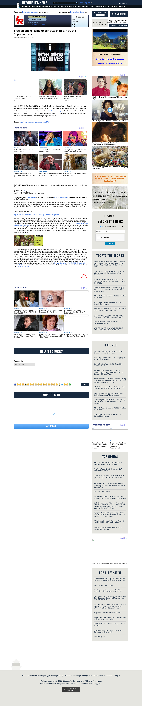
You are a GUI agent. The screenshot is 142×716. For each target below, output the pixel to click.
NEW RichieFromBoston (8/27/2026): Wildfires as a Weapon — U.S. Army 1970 (110, 309)
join (24, 190)
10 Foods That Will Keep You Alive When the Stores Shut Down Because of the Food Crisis (110, 579)
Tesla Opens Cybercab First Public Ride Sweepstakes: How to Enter (108, 631)
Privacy (60, 676)
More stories (41, 24)
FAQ (46, 676)
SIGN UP (100, 227)
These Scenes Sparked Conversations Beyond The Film (24, 175)
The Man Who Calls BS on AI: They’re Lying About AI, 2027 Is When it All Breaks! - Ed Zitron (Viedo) (109, 289)
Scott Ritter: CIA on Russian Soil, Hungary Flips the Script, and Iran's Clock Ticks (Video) (110, 497)
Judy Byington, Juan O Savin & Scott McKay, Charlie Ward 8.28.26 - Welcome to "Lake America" (109, 273)
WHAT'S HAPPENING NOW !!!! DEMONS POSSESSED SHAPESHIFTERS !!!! (108, 329)
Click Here (32, 197)
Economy (32, 6)
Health (38, 6)
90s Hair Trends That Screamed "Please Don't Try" (109, 98)
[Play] (110, 41)
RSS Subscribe (105, 676)
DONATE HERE (100, 15)
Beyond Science (47, 6)
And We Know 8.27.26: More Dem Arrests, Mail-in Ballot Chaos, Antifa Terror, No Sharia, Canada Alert (109, 485)
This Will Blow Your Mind (102, 492)
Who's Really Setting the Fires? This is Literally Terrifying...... (107, 303)
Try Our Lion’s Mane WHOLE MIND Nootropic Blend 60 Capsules (36, 215)
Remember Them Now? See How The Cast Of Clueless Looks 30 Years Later (51, 335)
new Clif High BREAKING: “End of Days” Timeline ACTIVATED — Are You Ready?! (108, 316)
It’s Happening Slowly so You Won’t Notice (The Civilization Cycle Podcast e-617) (108, 590)
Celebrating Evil (99, 637)
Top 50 (97, 6)
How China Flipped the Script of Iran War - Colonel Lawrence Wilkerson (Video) (108, 394)
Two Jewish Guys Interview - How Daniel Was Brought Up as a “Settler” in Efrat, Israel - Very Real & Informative (110, 598)
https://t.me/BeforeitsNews (103, 203)
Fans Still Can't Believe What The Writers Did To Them (109, 564)
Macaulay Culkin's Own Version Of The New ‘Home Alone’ (50, 174)
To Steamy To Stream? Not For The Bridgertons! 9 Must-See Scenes (105, 144)
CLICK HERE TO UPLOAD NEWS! (118, 25)
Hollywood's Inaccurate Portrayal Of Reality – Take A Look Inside (74, 311)
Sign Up (124, 3)
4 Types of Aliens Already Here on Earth (107, 612)
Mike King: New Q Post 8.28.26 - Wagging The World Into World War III (110, 358)
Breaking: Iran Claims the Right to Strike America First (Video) (108, 528)
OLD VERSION (119, 14)
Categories (121, 6)
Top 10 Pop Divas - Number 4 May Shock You (49, 150)
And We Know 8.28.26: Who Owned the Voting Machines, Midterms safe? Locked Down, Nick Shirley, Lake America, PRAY (110, 380)
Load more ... (51, 426)
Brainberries (18, 147)
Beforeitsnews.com (30, 12)
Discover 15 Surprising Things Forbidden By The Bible (50, 311)
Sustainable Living (70, 6)
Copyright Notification (89, 676)
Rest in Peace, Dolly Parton (103, 585)
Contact (52, 676)
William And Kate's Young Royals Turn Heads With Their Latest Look (25, 311)
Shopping (114, 6)
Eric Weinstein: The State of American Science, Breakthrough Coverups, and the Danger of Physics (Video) (108, 372)
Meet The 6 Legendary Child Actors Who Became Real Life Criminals (25, 335)
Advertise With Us (35, 676)
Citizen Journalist (60, 197)
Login (119, 3)
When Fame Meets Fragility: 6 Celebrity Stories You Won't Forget (99, 445)
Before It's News (34, 2)
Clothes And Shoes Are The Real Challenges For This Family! (76, 335)
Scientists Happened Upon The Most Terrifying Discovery (110, 167)
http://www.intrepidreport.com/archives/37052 (35, 122)
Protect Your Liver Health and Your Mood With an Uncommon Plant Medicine (110, 618)
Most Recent (105, 6)
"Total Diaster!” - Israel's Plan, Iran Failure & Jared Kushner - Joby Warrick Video (109, 522)
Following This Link (22, 266)
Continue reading (55, 111)
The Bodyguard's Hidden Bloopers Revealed (109, 121)
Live (87, 6)
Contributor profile (32, 24)
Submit (110, 244)
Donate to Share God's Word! (110, 63)
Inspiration (81, 6)
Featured (25, 6)
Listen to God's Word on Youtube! (110, 59)
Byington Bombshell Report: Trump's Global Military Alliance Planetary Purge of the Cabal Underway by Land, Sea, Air (109, 514)
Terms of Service (72, 676)
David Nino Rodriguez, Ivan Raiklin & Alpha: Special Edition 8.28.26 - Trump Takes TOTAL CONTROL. (109, 281)
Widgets (117, 676)
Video (92, 6)
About (24, 676)
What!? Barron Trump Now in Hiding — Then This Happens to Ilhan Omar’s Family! (109, 387)
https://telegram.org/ (119, 196)
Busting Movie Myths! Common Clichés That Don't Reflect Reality (74, 151)
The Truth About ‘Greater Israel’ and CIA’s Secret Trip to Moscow (108, 322)
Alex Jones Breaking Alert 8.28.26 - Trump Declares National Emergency (108, 352)
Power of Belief (58, 6)
